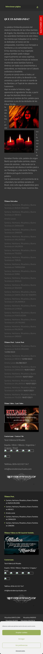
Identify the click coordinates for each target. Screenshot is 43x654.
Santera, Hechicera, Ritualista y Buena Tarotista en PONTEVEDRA (20, 314)
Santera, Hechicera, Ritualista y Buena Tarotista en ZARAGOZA (20, 224)
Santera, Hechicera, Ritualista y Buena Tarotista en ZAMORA (20, 231)
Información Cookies (20, 651)
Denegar (21, 638)
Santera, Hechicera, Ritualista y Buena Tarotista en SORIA (20, 273)
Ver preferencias (21, 645)
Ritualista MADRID (29, 617)
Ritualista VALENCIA (28, 620)
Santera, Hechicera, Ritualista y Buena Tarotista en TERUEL (20, 259)
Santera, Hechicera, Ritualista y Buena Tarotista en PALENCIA (20, 328)
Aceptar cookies (21, 632)
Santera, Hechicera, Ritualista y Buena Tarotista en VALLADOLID (20, 238)
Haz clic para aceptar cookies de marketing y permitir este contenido (21, 418)
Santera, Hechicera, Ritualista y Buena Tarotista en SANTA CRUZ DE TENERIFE (20, 293)
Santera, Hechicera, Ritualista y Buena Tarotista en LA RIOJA (20, 307)
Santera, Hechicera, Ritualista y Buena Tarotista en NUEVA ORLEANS (20, 206)
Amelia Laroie (10, 218)
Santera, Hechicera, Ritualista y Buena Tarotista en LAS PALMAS (20, 321)
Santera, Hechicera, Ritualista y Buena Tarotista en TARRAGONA (20, 266)
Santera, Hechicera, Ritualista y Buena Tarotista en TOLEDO (20, 252)
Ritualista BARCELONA (12, 617)
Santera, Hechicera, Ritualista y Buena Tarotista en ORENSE (20, 335)
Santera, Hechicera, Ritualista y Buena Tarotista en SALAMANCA (20, 300)
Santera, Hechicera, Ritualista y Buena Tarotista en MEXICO (20, 213)
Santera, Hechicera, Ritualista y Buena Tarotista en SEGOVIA (20, 286)
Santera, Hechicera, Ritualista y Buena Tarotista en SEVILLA (20, 280)
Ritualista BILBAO (12, 620)
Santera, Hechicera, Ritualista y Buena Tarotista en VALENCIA (20, 245)
